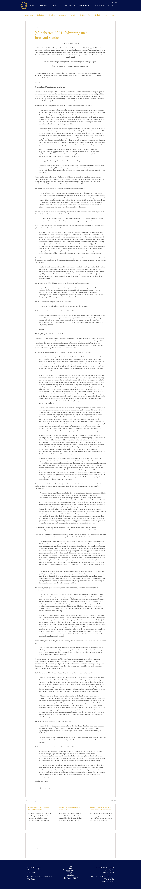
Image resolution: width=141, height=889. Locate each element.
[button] (113, 15)
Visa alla (113, 800)
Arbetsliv (73, 15)
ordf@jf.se (110, 870)
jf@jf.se (33, 879)
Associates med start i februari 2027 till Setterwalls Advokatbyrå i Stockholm (38, 809)
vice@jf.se (111, 879)
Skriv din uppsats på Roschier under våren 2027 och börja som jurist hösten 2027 (101, 809)
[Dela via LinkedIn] (45, 788)
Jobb (89, 15)
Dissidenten (38, 781)
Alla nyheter (29, 15)
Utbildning (62, 15)
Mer (105, 15)
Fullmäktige (41, 15)
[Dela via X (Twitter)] (41, 788)
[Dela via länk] (50, 788)
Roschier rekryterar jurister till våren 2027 (70, 809)
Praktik (97, 15)
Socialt (82, 15)
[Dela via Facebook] (36, 788)
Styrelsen (52, 15)
